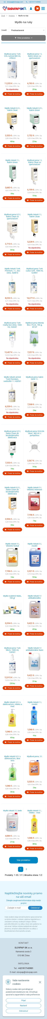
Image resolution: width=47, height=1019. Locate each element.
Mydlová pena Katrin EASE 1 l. (34, 378)
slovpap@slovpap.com (15, 2)
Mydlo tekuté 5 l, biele (12, 811)
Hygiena (12, 16)
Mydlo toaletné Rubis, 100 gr (12, 597)
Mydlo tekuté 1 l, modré (35, 703)
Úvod (3, 16)
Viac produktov (23, 860)
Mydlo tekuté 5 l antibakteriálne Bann (34, 649)
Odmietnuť (23, 1011)
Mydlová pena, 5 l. (34, 756)
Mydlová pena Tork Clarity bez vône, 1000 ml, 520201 (12, 325)
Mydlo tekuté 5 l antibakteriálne (34, 597)
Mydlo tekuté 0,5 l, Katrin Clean (12, 109)
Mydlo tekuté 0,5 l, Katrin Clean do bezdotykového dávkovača (12, 490)
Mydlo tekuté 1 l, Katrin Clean (35, 215)
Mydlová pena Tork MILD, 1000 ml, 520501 (12, 650)
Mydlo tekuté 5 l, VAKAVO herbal (12, 545)
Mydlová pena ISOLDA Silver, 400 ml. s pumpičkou (34, 433)
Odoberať (35, 908)
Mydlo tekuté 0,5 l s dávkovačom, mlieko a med (12, 704)
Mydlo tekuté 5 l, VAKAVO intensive (34, 488)
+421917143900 (35, 2)
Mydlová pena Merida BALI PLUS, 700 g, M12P (34, 325)
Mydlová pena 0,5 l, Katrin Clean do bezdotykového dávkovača (12, 434)
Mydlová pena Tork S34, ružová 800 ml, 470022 (12, 56)
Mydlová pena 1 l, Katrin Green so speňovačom (34, 56)
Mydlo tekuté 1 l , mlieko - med (34, 812)
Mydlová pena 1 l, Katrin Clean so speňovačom (34, 162)
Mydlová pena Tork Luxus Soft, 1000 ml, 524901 (34, 271)
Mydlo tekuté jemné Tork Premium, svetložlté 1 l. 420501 (12, 379)
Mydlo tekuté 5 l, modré (35, 545)
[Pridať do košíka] (12, 94)
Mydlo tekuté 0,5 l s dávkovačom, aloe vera (12, 758)
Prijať (23, 1000)
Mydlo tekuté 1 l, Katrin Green (12, 161)
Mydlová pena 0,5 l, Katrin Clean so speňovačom (12, 216)
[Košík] (37, 8)
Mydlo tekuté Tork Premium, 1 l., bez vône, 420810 (12, 271)
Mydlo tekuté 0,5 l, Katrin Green (34, 109)
